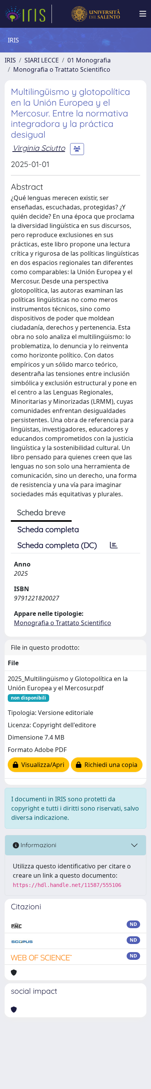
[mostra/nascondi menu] (142, 14)
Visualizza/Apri (41, 764)
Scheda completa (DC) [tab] (57, 545)
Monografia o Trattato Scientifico (61, 69)
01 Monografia (89, 60)
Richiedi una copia (109, 764)
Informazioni (37, 845)
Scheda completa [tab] (48, 529)
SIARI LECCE (41, 60)
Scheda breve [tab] (41, 512)
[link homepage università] (95, 14)
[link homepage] (28, 14)
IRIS (10, 60)
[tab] (113, 545)
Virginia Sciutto (38, 148)
